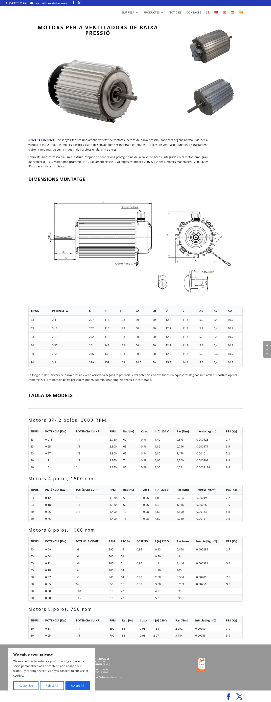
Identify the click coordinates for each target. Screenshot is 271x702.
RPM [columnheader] (113, 431)
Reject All (52, 685)
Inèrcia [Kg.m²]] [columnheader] (205, 620)
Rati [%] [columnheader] (128, 490)
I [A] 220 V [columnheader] (162, 431)
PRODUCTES (151, 12)
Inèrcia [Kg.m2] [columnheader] (206, 541)
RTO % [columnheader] (125, 541)
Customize (26, 685)
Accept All (77, 685)
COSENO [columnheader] (142, 541)
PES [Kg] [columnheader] (231, 431)
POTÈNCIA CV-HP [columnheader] (87, 431)
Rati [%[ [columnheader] (128, 431)
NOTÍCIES (175, 12)
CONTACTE (193, 12)
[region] (51, 671)
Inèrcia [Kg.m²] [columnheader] (206, 431)
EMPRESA (128, 12)
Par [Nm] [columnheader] (183, 431)
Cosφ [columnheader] (144, 431)
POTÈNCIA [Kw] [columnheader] (55, 431)
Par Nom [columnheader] (183, 541)
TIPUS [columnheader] (35, 431)
